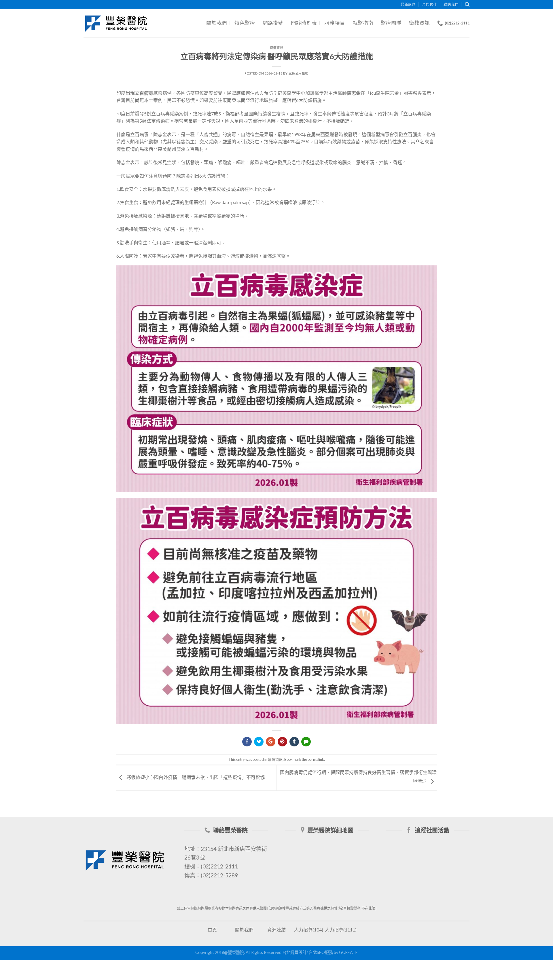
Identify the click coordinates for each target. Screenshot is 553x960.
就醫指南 (363, 23)
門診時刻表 (304, 23)
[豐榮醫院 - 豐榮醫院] (116, 23)
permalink (316, 759)
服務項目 (334, 23)
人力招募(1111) (341, 929)
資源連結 (276, 929)
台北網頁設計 (294, 952)
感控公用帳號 (298, 73)
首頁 (212, 929)
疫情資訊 (276, 48)
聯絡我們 (451, 4)
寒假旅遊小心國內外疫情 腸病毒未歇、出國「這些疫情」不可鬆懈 (195, 777)
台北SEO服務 (321, 952)
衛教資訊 (419, 23)
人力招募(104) (308, 929)
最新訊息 (408, 4)
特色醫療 (244, 23)
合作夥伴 (429, 4)
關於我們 (216, 23)
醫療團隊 (391, 23)
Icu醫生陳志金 (384, 93)
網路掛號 (273, 23)
